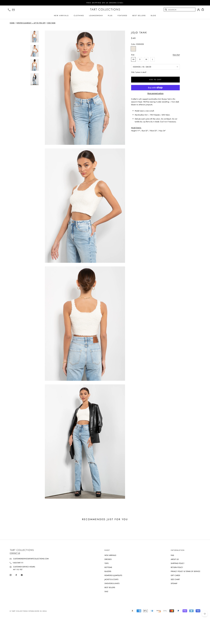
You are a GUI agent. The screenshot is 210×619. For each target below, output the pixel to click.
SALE (106, 591)
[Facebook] (16, 574)
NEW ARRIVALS (61, 15)
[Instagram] (10, 574)
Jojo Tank (51, 23)
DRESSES (108, 559)
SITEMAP (174, 583)
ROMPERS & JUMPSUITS (113, 575)
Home (12, 23)
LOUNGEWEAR (96, 15)
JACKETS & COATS (111, 579)
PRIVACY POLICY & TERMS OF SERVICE (185, 571)
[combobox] (181, 9)
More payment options (155, 93)
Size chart (176, 55)
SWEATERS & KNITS (112, 583)
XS (133, 59)
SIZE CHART (175, 579)
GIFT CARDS (175, 575)
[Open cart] (202, 9)
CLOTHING (79, 15)
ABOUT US (175, 559)
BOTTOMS (108, 567)
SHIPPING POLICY (177, 563)
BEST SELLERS (139, 15)
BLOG (153, 15)
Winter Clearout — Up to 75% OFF (31, 23)
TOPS (107, 563)
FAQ (172, 555)
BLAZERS (108, 571)
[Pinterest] (22, 574)
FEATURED (122, 15)
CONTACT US (15, 553)
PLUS (110, 15)
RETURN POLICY (177, 567)
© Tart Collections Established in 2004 (28, 611)
